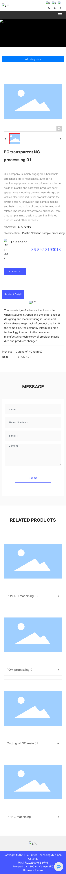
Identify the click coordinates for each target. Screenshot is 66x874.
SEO (51, 866)
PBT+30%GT (23, 356)
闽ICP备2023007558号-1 (33, 862)
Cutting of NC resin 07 (29, 351)
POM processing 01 (20, 669)
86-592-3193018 (46, 249)
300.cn (34, 866)
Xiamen (43, 866)
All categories (33, 59)
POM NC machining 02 (22, 596)
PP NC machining (19, 817)
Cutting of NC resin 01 (22, 743)
